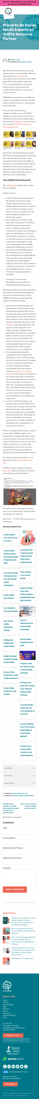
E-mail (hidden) (9, 838)
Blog (4, 1006)
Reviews (6, 1009)
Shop (5, 1017)
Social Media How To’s (20, 793)
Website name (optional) (13, 848)
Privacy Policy (22, 1095)
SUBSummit (11, 185)
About (5, 1000)
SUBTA (21, 76)
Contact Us (7, 1013)
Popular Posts (9, 783)
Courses (6, 1002)
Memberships (8, 1004)
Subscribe (9, 1084)
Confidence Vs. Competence (22, 958)
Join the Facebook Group (18, 1072)
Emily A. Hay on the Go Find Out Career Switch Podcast (28, 806)
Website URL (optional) (12, 858)
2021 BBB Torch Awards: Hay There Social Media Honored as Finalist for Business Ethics (11, 808)
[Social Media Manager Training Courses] (8, 12)
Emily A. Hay (16, 59)
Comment (7, 868)
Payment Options (9, 1015)
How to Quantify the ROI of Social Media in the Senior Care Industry (23, 931)
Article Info (8, 775)
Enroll (5, 1011)
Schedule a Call (12, 1035)
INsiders (9, 325)
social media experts (21, 795)
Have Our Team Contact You (16, 1040)
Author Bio (8, 768)
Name (5, 828)
